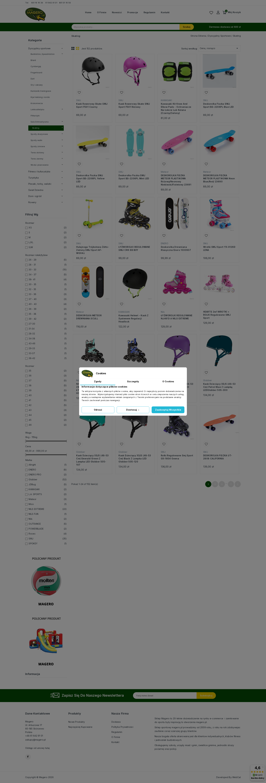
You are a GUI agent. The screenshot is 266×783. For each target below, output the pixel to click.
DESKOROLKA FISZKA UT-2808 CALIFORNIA (217, 457)
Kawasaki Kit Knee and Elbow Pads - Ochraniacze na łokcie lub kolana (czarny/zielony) (176, 108)
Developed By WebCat (228, 777)
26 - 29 (48, 259)
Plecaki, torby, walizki (39, 184)
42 (48, 405)
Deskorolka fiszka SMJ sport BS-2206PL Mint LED (134, 177)
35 (48, 370)
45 (48, 420)
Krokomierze (37, 103)
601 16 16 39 (37, 2)
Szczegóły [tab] (133, 381)
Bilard (33, 60)
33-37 (48, 353)
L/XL (48, 242)
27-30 (48, 323)
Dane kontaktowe (37, 713)
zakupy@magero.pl (35, 739)
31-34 (48, 328)
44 (48, 415)
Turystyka (33, 177)
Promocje (132, 12)
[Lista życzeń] (211, 12)
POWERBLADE (48, 528)
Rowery (32, 202)
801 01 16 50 (65, 2)
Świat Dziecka (35, 190)
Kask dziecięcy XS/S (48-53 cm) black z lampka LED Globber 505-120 (135, 458)
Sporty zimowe (38, 146)
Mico (48, 504)
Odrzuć (98, 409)
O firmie (101, 12)
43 (48, 410)
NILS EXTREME (48, 509)
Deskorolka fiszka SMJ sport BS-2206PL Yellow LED (90, 178)
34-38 (48, 338)
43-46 (48, 343)
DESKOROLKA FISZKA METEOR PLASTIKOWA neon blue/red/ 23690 (219, 178)
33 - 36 (48, 294)
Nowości (117, 12)
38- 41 (48, 279)
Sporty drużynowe (39, 134)
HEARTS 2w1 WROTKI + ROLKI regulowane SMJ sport (217, 314)
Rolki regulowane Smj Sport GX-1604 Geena (177, 457)
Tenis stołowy (37, 152)
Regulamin (149, 12)
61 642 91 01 (51, 2)
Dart (32, 79)
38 (48, 385)
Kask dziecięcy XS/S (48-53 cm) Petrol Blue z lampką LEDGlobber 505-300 (219, 387)
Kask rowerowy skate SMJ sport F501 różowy (134, 105)
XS (48, 227)
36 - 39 (48, 309)
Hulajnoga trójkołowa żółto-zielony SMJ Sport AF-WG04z (92, 250)
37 (48, 380)
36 (48, 375)
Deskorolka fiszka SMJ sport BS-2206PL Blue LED (218, 105)
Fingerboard (36, 72)
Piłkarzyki (35, 115)
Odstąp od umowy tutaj (37, 748)
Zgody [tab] (97, 381)
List (77, 48)
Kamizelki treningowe (41, 91)
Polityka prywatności (122, 727)
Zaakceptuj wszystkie (168, 409)
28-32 (48, 333)
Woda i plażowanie (39, 165)
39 (48, 390)
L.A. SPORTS (48, 494)
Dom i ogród (34, 196)
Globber (48, 479)
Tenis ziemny (37, 159)
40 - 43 (48, 304)
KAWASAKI (48, 489)
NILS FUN (48, 514)
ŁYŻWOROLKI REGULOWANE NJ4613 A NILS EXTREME (176, 317)
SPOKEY (48, 543)
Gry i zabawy (37, 85)
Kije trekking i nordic (40, 97)
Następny (237, 484)
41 (48, 400)
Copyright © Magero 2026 (39, 777)
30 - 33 (48, 269)
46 (48, 425)
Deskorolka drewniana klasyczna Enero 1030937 (176, 248)
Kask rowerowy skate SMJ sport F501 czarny (91, 105)
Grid (73, 48)
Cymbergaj (36, 66)
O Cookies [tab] (168, 381)
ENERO (48, 469)
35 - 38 (48, 314)
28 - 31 (48, 264)
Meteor (48, 499)
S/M (48, 247)
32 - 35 (48, 289)
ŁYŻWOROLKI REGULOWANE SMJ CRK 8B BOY (134, 248)
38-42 (48, 358)
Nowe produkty (76, 722)
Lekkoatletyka (37, 109)
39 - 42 (48, 318)
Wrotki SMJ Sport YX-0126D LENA (219, 248)
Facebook (28, 757)
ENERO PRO (48, 474)
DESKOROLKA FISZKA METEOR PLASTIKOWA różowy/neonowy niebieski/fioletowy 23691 (176, 180)
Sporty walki (36, 140)
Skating (35, 128)
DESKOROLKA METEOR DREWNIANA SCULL (89, 317)
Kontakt (165, 12)
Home (88, 12)
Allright (48, 464)
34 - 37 (48, 274)
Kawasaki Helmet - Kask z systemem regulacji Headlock (134, 318)
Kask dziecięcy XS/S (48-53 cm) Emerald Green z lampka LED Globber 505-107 (92, 460)
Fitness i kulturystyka (39, 171)
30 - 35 (48, 284)
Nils (48, 519)
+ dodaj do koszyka (89, 75)
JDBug (48, 484)
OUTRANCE (48, 523)
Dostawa (116, 722)
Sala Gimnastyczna (39, 122)
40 (48, 395)
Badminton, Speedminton (43, 54)
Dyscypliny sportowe (39, 48)
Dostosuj (131, 409)
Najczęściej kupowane (80, 727)
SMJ (48, 538)
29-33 (48, 348)
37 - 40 (48, 299)
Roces (48, 533)
